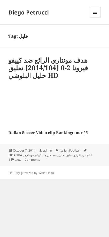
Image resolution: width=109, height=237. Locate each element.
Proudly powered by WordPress (31, 173)
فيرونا (47, 155)
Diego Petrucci (28, 12)
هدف (18, 159)
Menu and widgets (95, 17)
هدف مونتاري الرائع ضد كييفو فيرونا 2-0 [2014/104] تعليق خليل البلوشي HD (48, 67)
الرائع (77, 155)
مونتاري (29, 155)
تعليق (69, 155)
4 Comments (24, 159)
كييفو (38, 155)
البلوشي (87, 155)
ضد (54, 155)
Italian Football (70, 150)
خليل (61, 155)
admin (47, 150)
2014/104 (15, 155)
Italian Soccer (21, 132)
